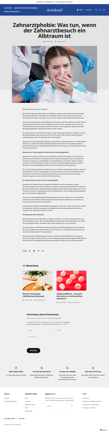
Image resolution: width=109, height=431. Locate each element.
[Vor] (79, 2)
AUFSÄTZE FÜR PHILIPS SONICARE (25, 8)
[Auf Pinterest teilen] (38, 251)
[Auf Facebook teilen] (29, 251)
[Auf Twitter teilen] (34, 251)
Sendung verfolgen (10, 401)
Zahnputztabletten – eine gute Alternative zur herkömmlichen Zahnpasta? (69, 296)
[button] (104, 430)
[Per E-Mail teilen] (43, 251)
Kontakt (6, 398)
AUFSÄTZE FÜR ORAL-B (11, 12)
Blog (26, 398)
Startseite (86, 398)
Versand (27, 401)
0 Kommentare (61, 41)
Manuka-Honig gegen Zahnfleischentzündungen (33, 295)
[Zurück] (29, 2)
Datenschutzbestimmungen (51, 324)
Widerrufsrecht (30, 405)
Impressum (29, 411)
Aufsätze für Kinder (89, 408)
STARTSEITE (8, 8)
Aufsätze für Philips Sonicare (92, 401)
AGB (26, 408)
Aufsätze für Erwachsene (91, 405)
